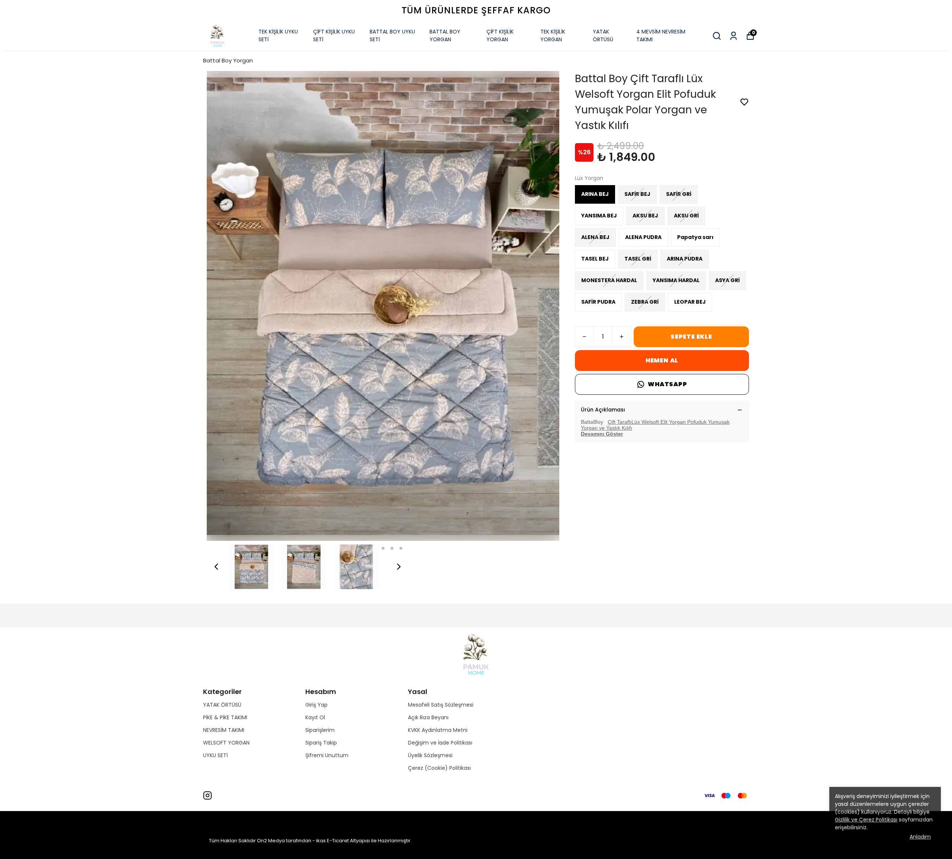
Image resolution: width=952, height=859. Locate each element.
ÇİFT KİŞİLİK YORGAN (500, 35)
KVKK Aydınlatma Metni (437, 730)
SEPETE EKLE (691, 336)
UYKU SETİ (215, 755)
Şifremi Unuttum (326, 755)
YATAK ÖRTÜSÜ (603, 35)
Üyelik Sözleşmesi (430, 755)
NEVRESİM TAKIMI (223, 730)
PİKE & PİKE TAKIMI (225, 717)
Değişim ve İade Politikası (440, 742)
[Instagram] (207, 795)
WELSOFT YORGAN (226, 742)
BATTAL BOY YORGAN (445, 35)
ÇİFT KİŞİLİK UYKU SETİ (334, 35)
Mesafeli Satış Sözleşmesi (440, 704)
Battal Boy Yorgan (228, 60)
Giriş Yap (316, 704)
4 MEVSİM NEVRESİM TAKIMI (660, 35)
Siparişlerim (320, 730)
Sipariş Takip (321, 742)
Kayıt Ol (315, 717)
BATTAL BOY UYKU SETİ (392, 35)
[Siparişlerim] (733, 36)
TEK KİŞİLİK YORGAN (552, 35)
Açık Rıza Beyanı (428, 717)
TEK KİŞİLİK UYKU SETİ (278, 35)
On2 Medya (271, 840)
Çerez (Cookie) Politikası (439, 768)
